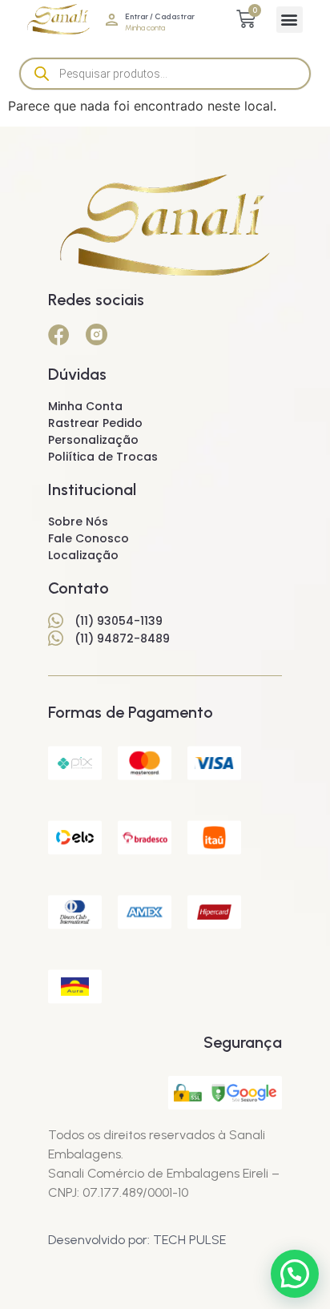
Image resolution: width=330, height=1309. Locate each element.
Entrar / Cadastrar (160, 16)
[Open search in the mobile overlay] (165, 73)
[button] (289, 19)
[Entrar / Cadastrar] (112, 20)
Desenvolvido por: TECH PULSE (137, 1239)
